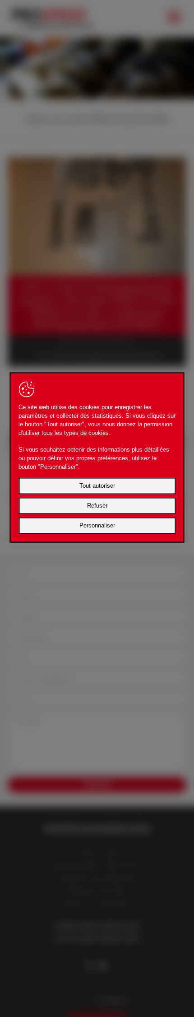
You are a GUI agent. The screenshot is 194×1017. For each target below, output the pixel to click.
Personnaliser (97, 525)
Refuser (97, 506)
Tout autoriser (97, 486)
